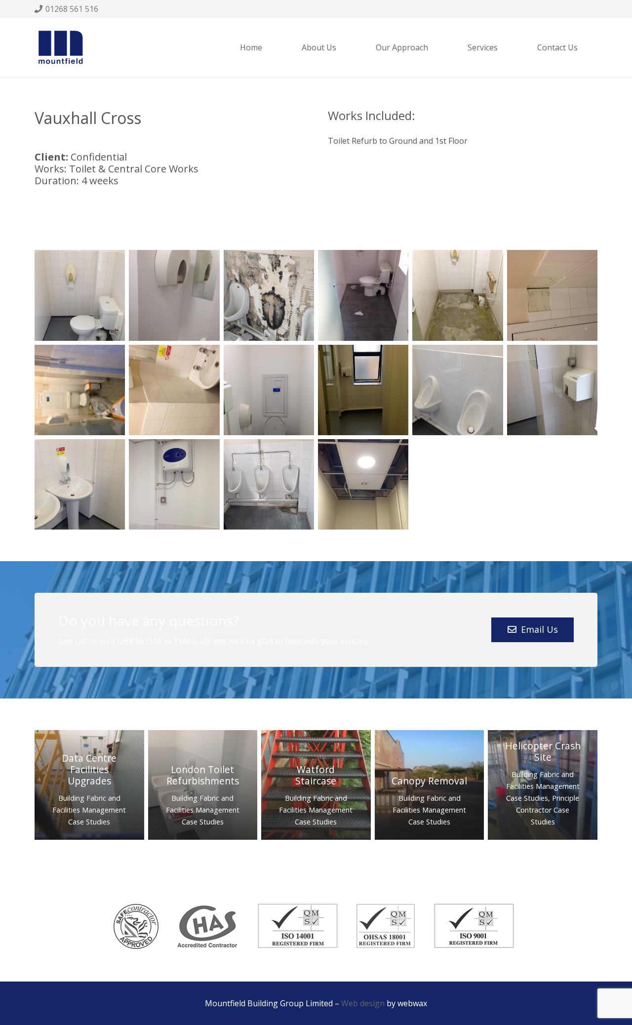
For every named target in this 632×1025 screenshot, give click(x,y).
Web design (363, 1003)
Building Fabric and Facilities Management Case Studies (89, 809)
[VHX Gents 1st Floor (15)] (363, 484)
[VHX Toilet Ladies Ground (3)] (174, 390)
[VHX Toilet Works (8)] (174, 295)
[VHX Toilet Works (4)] (80, 484)
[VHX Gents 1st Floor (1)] (269, 484)
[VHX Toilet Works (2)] (457, 390)
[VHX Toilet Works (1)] (363, 390)
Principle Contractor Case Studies (547, 809)
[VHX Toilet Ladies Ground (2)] (80, 390)
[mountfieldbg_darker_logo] (60, 47)
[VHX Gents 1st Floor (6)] (363, 295)
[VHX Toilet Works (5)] (174, 484)
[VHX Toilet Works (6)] (80, 295)
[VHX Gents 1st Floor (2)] (269, 295)
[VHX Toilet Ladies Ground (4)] (269, 390)
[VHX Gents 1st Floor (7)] (457, 295)
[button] (503, 47)
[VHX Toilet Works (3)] (552, 390)
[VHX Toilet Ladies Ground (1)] (552, 295)
